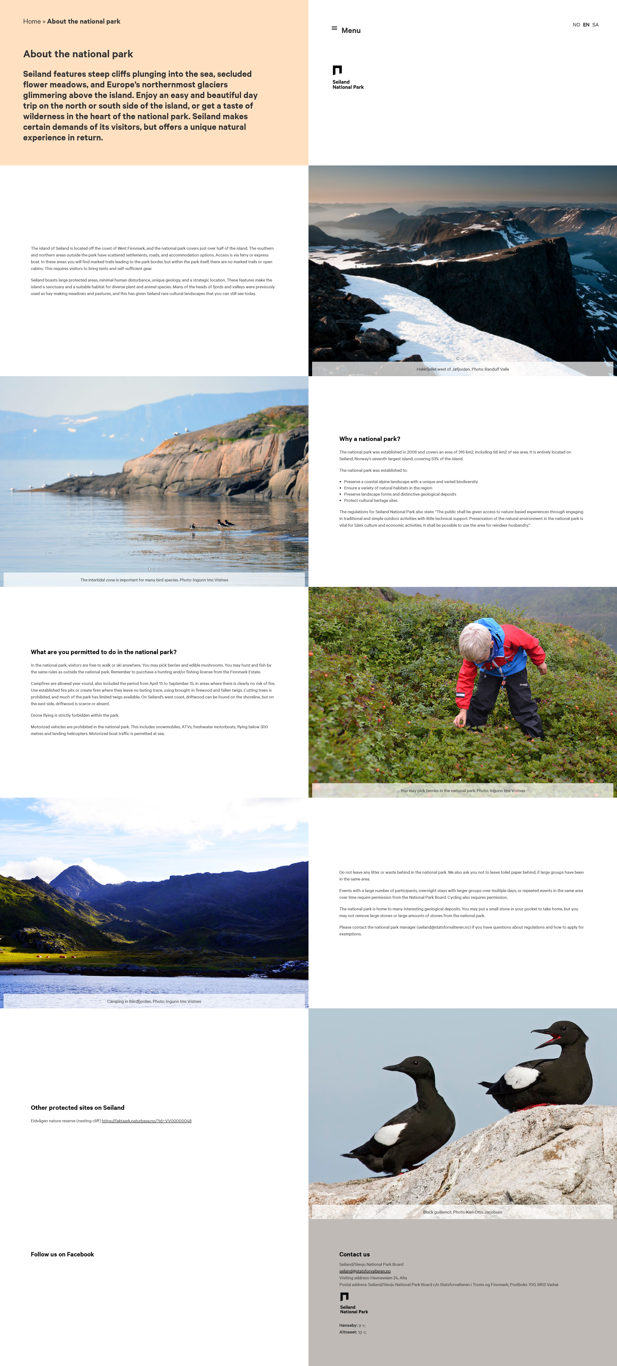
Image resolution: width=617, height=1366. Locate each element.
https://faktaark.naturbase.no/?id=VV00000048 (147, 1120)
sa (595, 24)
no (576, 24)
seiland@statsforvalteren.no (365, 1271)
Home (32, 20)
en (586, 24)
